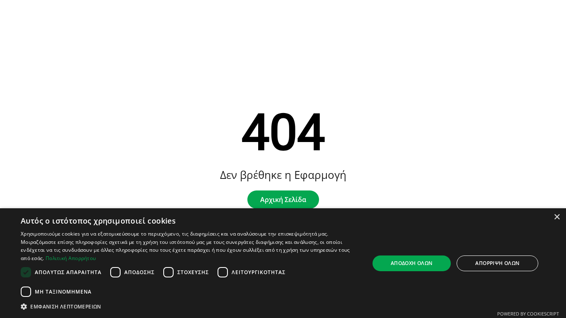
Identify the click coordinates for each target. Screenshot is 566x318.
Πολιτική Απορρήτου (71, 258)
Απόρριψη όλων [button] (497, 263)
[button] (190, 306)
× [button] (557, 217)
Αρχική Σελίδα (283, 199)
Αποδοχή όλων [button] (412, 263)
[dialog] (283, 263)
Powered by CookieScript (528, 314)
